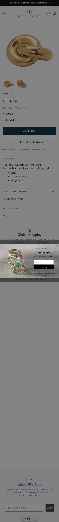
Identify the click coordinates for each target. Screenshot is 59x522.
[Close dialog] (57, 245)
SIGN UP (44, 267)
